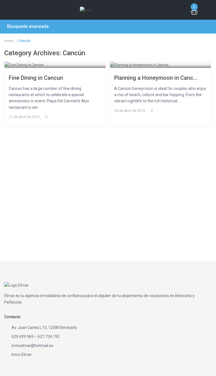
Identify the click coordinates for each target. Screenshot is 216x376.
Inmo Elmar (22, 354)
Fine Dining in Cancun (36, 77)
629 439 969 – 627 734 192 (36, 336)
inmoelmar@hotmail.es (32, 345)
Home (9, 41)
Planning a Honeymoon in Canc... (155, 77)
